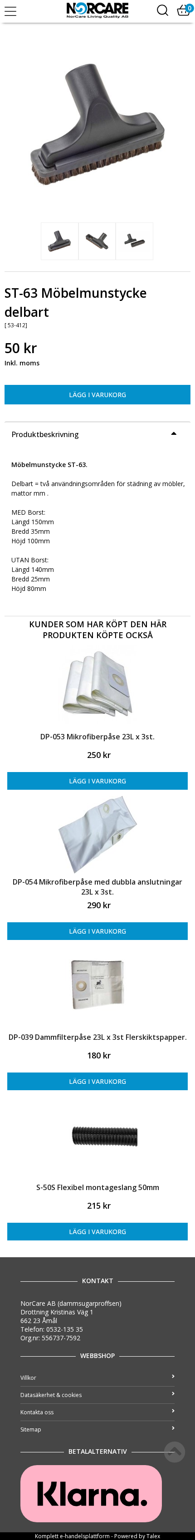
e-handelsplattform (85, 1536)
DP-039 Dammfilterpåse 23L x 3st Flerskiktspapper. (98, 1037)
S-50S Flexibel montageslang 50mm (97, 1187)
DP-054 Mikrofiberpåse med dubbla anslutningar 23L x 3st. (97, 887)
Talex (153, 1536)
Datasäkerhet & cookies (51, 1395)
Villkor (28, 1378)
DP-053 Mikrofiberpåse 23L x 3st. (97, 737)
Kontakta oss (37, 1412)
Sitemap (30, 1429)
